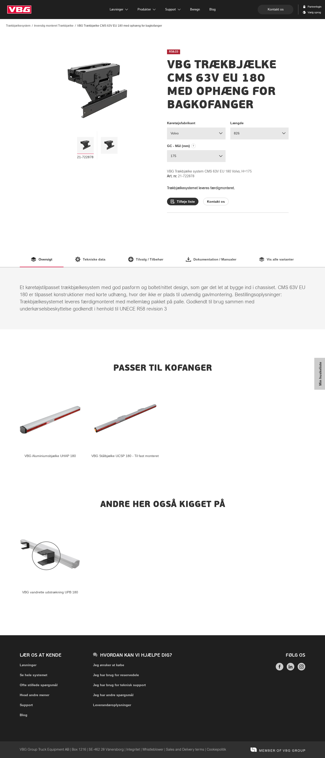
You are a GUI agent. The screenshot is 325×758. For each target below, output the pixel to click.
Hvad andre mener (34, 695)
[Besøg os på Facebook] (279, 669)
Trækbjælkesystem (18, 25)
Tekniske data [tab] (94, 259)
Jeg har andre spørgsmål (113, 695)
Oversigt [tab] (45, 259)
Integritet (133, 749)
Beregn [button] (195, 9)
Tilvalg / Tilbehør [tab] (149, 259)
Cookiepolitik (216, 749)
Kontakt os (276, 9)
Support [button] (170, 9)
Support (26, 705)
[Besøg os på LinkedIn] (290, 669)
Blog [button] (212, 9)
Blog (23, 715)
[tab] (85, 145)
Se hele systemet (33, 675)
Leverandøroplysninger (112, 705)
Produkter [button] (144, 9)
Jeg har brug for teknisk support (119, 685)
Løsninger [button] (116, 9)
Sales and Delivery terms (185, 749)
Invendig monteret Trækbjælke (54, 25)
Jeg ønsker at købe (108, 665)
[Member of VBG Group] (278, 749)
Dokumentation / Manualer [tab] (214, 259)
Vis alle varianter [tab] (280, 259)
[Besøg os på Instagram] (301, 669)
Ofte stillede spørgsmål (39, 685)
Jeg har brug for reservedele (116, 675)
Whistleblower (153, 749)
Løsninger (28, 665)
